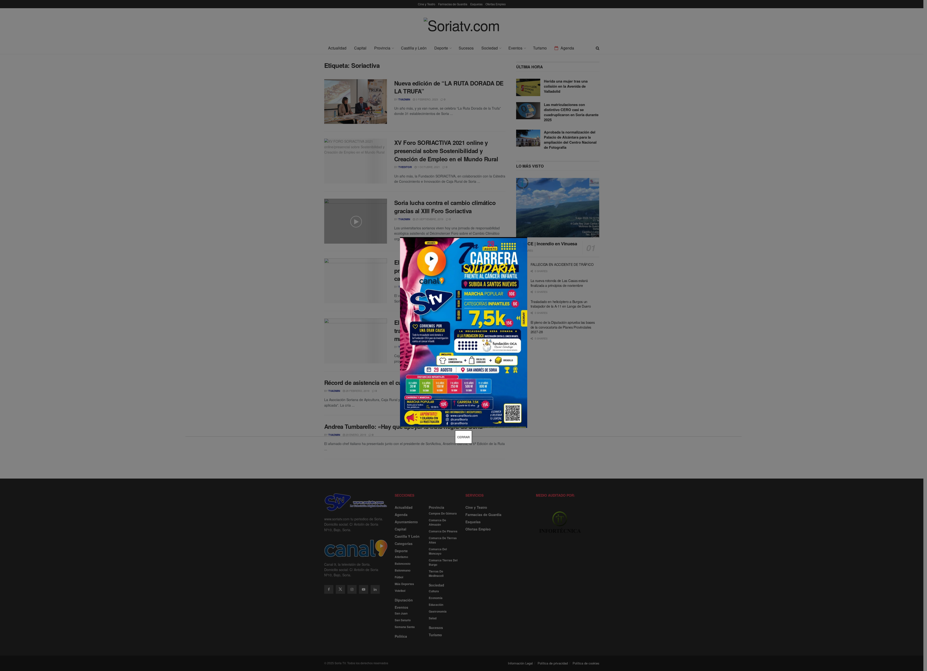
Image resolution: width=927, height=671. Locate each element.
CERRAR (463, 437)
